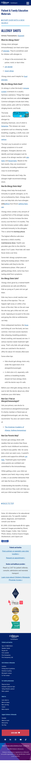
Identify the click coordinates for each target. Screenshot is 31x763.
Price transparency (6, 655)
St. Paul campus (6, 675)
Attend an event (5, 720)
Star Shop (4, 725)
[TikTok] (26, 739)
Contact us (26, 746)
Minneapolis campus (7, 673)
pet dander (9, 67)
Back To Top (8, 503)
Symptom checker (6, 648)
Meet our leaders (6, 702)
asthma (7, 204)
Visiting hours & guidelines (8, 668)
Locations (4, 666)
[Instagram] (15, 739)
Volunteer (4, 718)
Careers (3, 707)
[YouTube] (20, 739)
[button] (27, 3)
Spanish (21, 36)
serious (3, 139)
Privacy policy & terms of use (14, 746)
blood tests (12, 161)
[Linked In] (10, 739)
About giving (5, 722)
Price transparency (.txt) (7, 657)
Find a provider (5, 652)
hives (26, 325)
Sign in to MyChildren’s (7, 646)
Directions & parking (7, 671)
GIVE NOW (14, 733)
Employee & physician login (8, 686)
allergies (6, 51)
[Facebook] (5, 739)
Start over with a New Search (12, 21)
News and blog (5, 704)
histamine (4, 126)
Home (3, 746)
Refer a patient (5, 691)
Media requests (5, 709)
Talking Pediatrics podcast (8, 689)
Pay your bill (5, 650)
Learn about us (5, 700)
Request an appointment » (15, 558)
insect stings (9, 71)
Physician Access (6, 684)
